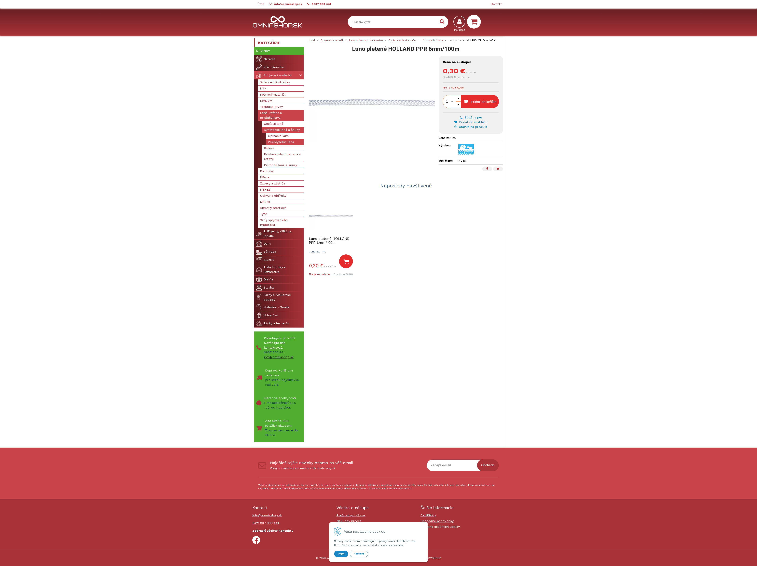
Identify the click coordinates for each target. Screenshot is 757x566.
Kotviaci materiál (272, 94)
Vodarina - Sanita (277, 307)
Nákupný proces (349, 521)
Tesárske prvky (271, 107)
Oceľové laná (273, 124)
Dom (267, 243)
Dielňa (268, 279)
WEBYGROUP (432, 557)
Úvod (260, 4)
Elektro (269, 260)
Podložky (267, 171)
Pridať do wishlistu (473, 122)
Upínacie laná (278, 136)
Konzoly (266, 100)
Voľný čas (271, 315)
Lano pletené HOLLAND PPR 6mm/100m (329, 240)
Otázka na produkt (472, 127)
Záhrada (270, 251)
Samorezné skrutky (275, 82)
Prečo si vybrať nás (351, 515)
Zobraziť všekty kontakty (272, 530)
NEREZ (265, 189)
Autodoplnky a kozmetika (275, 269)
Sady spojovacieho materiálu (274, 222)
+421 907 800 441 (265, 523)
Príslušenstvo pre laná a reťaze (282, 156)
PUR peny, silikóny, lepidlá (278, 233)
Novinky (263, 51)
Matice (265, 202)
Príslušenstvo (274, 67)
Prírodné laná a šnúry (280, 165)
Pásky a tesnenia (276, 323)
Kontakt (496, 4)
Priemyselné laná (432, 40)
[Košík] (475, 22)
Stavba (269, 287)
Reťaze (269, 148)
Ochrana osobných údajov (440, 527)
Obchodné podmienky (437, 521)
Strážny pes (472, 117)
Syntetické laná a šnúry (402, 40)
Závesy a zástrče (272, 183)
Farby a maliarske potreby (277, 297)
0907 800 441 (321, 4)
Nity (263, 88)
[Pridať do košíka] (346, 261)
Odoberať (488, 465)
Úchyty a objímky (273, 195)
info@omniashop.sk (288, 4)
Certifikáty (428, 515)
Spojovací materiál (332, 40)
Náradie (269, 59)
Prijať (341, 553)
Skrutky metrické (273, 208)
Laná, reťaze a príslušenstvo (366, 40)
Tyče (263, 214)
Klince (264, 177)
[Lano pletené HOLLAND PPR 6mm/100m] (372, 102)
